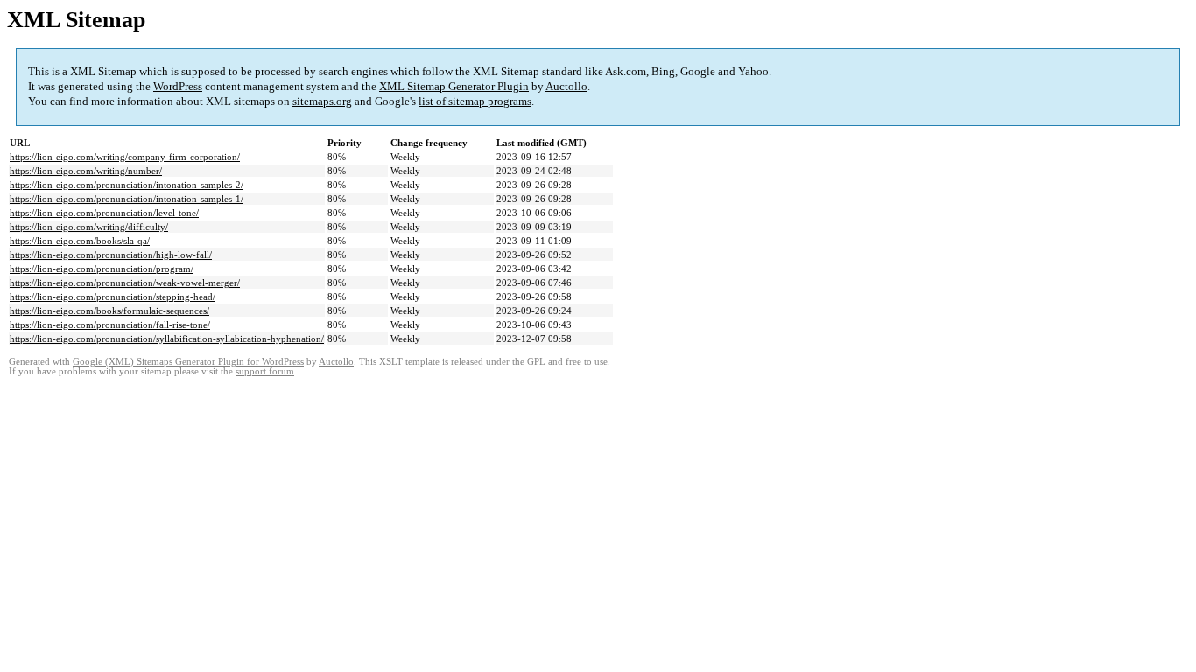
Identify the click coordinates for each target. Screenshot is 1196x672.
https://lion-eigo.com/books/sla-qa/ (80, 240)
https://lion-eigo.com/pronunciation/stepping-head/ (112, 296)
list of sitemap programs (475, 101)
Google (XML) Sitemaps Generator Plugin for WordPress (188, 362)
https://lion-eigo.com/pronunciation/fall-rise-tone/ (110, 324)
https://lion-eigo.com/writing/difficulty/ (89, 226)
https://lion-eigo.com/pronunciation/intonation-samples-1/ (126, 198)
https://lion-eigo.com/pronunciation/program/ (101, 268)
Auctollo (566, 86)
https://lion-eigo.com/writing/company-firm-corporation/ (125, 156)
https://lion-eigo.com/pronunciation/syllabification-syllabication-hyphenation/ (167, 338)
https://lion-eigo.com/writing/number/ (86, 170)
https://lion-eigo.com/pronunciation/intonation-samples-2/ (126, 184)
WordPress (177, 86)
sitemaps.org (322, 101)
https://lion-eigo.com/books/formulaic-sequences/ (109, 310)
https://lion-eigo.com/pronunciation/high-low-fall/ (111, 254)
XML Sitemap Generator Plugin (454, 86)
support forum (265, 371)
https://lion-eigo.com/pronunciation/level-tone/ (104, 212)
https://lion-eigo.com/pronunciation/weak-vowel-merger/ (125, 282)
